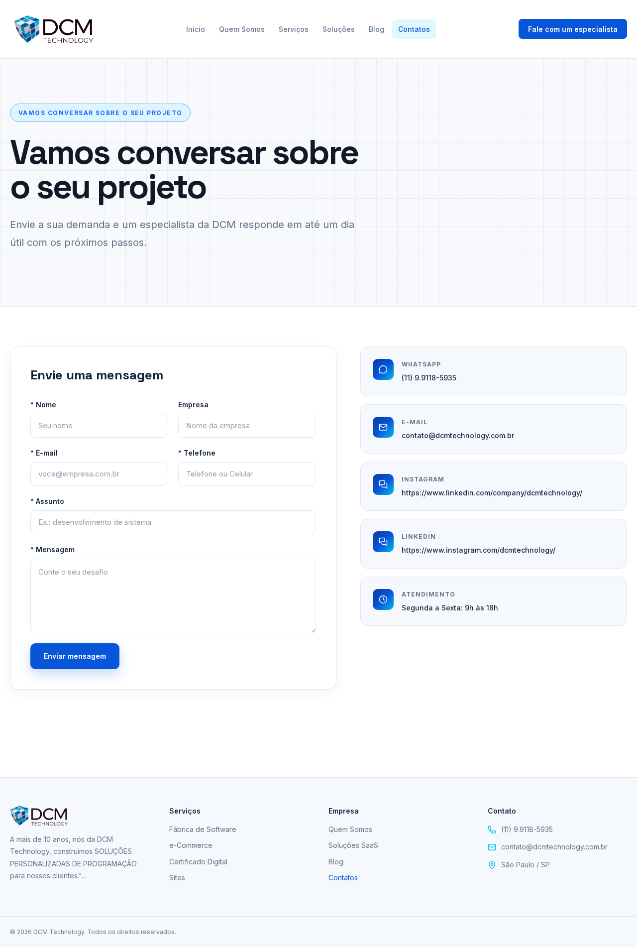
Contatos (414, 29)
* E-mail (44, 453)
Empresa (193, 404)
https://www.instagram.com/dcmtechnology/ (478, 550)
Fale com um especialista (573, 29)
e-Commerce (190, 845)
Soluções (338, 29)
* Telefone (196, 453)
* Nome (43, 404)
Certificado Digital (198, 861)
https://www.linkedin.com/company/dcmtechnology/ (492, 492)
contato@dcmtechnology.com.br (458, 435)
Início (195, 29)
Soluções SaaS (353, 845)
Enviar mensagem (75, 656)
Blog (376, 29)
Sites (177, 877)
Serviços (294, 29)
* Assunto (47, 501)
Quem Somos (242, 29)
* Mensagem (52, 549)
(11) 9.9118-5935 (429, 377)
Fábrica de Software (202, 829)
